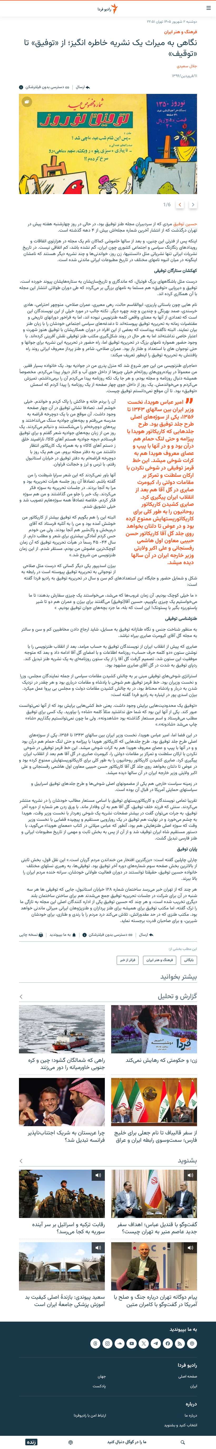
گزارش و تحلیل (177, 997)
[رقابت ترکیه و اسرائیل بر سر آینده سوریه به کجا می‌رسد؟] (62, 1194)
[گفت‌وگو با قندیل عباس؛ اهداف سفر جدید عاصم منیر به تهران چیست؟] (154, 1194)
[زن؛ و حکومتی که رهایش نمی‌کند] (154, 1029)
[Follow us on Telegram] (156, 1343)
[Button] (83, 87)
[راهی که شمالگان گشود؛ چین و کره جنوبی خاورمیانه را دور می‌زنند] (62, 1029)
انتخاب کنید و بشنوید (180, 1425)
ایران (193, 1387)
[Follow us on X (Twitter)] (144, 1343)
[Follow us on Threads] (95, 1343)
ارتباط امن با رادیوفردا (90, 1416)
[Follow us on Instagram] (107, 1343)
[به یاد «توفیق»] (108, 144)
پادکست (99, 1387)
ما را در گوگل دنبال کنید (126, 1442)
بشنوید (187, 1161)
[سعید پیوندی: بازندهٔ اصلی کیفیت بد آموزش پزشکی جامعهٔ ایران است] (62, 1266)
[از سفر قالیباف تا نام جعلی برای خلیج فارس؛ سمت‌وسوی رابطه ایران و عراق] (154, 1102)
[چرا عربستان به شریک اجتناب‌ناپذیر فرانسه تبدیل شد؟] (62, 1102)
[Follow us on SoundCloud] (120, 1343)
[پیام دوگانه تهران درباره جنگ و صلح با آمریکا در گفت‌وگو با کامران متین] (154, 1266)
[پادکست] (70, 1442)
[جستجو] (183, 1442)
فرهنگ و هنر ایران (180, 32)
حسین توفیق (185, 224)
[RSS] (180, 1343)
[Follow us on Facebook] (168, 1343)
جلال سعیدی (187, 66)
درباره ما (191, 1416)
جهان (102, 1377)
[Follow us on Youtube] (131, 1343)
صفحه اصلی (187, 1377)
